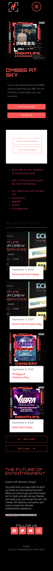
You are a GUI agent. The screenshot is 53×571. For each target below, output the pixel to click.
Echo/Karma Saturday (27, 324)
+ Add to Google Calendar (27, 141)
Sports (15, 204)
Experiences (18, 197)
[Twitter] (22, 530)
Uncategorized (20, 208)
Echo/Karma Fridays (25, 274)
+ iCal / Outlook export (27, 150)
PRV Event (29, 439)
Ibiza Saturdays (22, 427)
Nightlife (16, 201)
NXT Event (24, 448)
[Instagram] (38, 530)
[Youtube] (30, 530)
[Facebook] (14, 530)
